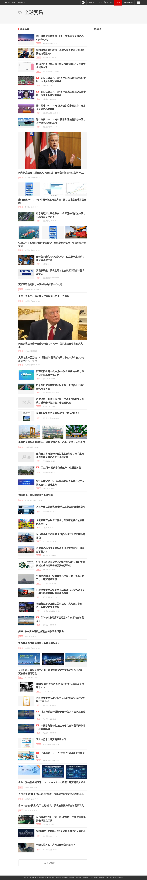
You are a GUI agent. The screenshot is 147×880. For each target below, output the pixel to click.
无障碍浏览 (21, 2)
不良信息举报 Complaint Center (99, 878)
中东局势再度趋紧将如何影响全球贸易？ (39, 643)
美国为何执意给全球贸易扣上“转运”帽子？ (58, 413)
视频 (38, 85)
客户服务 (78, 878)
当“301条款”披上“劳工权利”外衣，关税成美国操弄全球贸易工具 (51, 794)
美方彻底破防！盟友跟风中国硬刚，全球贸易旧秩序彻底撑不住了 (51, 172)
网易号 (39, 43)
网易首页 (7, 2)
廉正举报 (113, 878)
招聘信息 (72, 878)
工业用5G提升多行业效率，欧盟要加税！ (62, 467)
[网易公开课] (90, 2)
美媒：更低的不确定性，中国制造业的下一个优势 (43, 296)
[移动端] (83, 2)
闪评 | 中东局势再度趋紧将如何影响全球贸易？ (42, 631)
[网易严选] (99, 2)
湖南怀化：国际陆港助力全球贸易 (35, 495)
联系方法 (65, 878)
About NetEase (49, 878)
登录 (118, 2)
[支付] (106, 2)
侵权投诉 (120, 878)
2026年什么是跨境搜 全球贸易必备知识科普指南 (60, 506)
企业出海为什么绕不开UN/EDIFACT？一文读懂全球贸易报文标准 (51, 782)
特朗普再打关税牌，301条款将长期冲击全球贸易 (61, 831)
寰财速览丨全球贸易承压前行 (51, 739)
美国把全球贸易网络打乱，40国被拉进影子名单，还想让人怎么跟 (51, 442)
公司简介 (58, 878)
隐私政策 (85, 878)
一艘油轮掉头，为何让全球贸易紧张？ (55, 844)
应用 (13, 2)
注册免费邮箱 (128, 2)
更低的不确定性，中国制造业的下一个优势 (40, 284)
